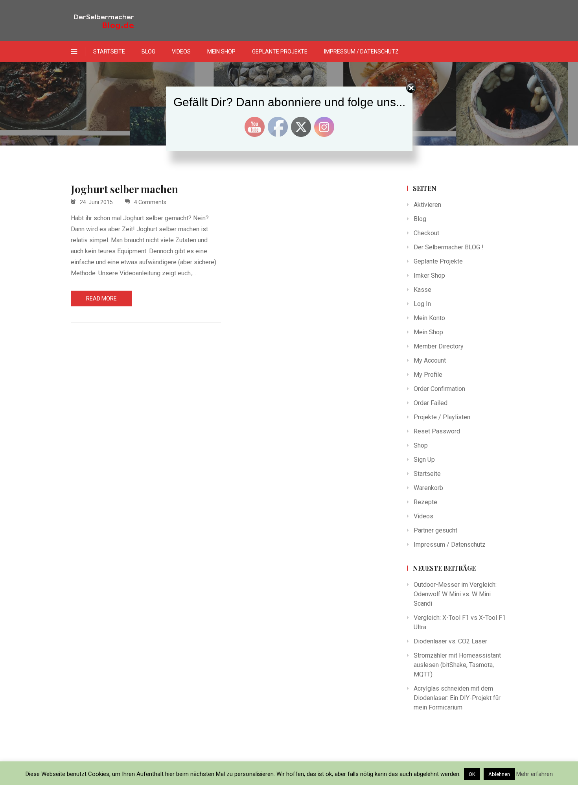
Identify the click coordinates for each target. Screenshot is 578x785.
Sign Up (424, 459)
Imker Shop (429, 275)
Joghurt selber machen (124, 189)
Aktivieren (427, 204)
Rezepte (425, 502)
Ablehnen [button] (499, 774)
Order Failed (430, 403)
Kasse (422, 289)
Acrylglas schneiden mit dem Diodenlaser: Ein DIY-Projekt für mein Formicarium (457, 698)
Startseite (109, 51)
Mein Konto (429, 318)
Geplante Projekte (279, 51)
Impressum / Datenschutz (361, 51)
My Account (430, 360)
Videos (181, 51)
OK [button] (472, 774)
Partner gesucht (435, 530)
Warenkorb (428, 488)
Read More (101, 298)
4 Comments (150, 202)
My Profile (428, 374)
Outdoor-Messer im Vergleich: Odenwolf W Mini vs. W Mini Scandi (455, 594)
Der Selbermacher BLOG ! (449, 247)
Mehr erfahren (534, 774)
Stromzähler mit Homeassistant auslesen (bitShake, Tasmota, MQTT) (457, 665)
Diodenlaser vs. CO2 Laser (450, 641)
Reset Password (437, 431)
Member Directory (439, 346)
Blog (148, 51)
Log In (422, 304)
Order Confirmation (439, 388)
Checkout (426, 233)
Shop (421, 445)
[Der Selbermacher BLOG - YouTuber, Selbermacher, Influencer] (110, 20)
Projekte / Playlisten (442, 417)
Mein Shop (221, 51)
